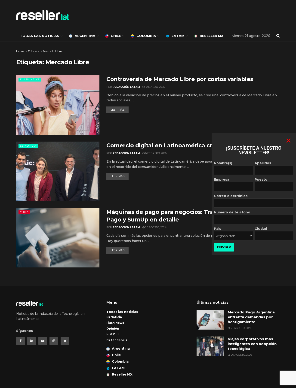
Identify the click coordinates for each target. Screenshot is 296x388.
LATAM (178, 36)
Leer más (117, 109)
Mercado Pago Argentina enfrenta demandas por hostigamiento (251, 317)
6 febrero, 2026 (155, 153)
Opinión (112, 328)
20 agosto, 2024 (155, 227)
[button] (288, 140)
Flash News (30, 79)
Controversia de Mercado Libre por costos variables (179, 79)
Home (20, 51)
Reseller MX (211, 36)
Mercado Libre (52, 51)
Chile (116, 36)
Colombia (146, 36)
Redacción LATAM (126, 86)
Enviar (224, 247)
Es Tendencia (116, 340)
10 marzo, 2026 (155, 86)
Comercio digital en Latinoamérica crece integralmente (185, 145)
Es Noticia (28, 145)
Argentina (85, 36)
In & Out (112, 334)
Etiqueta (33, 51)
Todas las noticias (39, 36)
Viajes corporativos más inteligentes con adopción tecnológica (252, 344)
